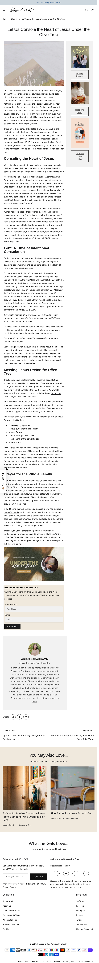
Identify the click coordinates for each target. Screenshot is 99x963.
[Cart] (93, 10)
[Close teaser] (7, 468)
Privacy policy (38, 961)
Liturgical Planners (46, 3)
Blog (13, 19)
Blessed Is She (43, 944)
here (26, 698)
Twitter (79, 920)
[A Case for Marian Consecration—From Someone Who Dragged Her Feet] (25, 788)
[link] (13, 716)
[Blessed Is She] (22, 10)
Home (5, 19)
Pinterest (80, 915)
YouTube (80, 901)
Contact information (86, 961)
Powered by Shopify (59, 944)
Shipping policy (69, 961)
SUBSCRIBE (12, 627)
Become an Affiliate (11, 915)
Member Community (85, 929)
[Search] (86, 10)
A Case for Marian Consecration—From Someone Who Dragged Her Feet (24, 817)
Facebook (80, 906)
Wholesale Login (10, 920)
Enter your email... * (14, 876)
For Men (6, 929)
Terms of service (53, 961)
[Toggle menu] (4, 10)
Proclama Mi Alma (11, 924)
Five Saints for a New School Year (71, 813)
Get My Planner (79, 75)
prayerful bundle (11, 512)
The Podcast (81, 924)
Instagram (80, 910)
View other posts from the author (34, 663)
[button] (3, 481)
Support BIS (8, 901)
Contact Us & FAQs (11, 910)
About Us (7, 906)
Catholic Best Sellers (80, 156)
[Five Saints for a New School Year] (73, 788)
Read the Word (79, 111)
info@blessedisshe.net (60, 866)
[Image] (80, 57)
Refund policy (24, 961)
